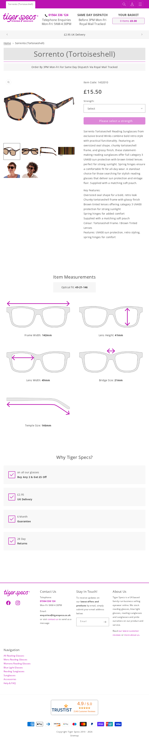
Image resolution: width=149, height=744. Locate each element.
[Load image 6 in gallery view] (30, 170)
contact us (53, 619)
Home (7, 43)
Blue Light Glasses (13, 667)
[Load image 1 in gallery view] (12, 151)
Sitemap (74, 735)
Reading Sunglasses (14, 671)
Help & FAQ (10, 683)
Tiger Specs (74, 731)
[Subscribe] (105, 622)
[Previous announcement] (7, 34)
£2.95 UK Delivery (74, 34)
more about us (131, 634)
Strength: (89, 101)
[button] (124, 4)
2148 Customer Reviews (84, 711)
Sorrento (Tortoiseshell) (29, 43)
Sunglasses (9, 675)
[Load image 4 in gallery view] (66, 151)
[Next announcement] (142, 34)
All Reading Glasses (14, 655)
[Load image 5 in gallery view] (12, 170)
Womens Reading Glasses (17, 663)
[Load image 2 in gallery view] (30, 151)
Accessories (10, 679)
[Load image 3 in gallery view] (48, 151)
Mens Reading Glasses (15, 659)
